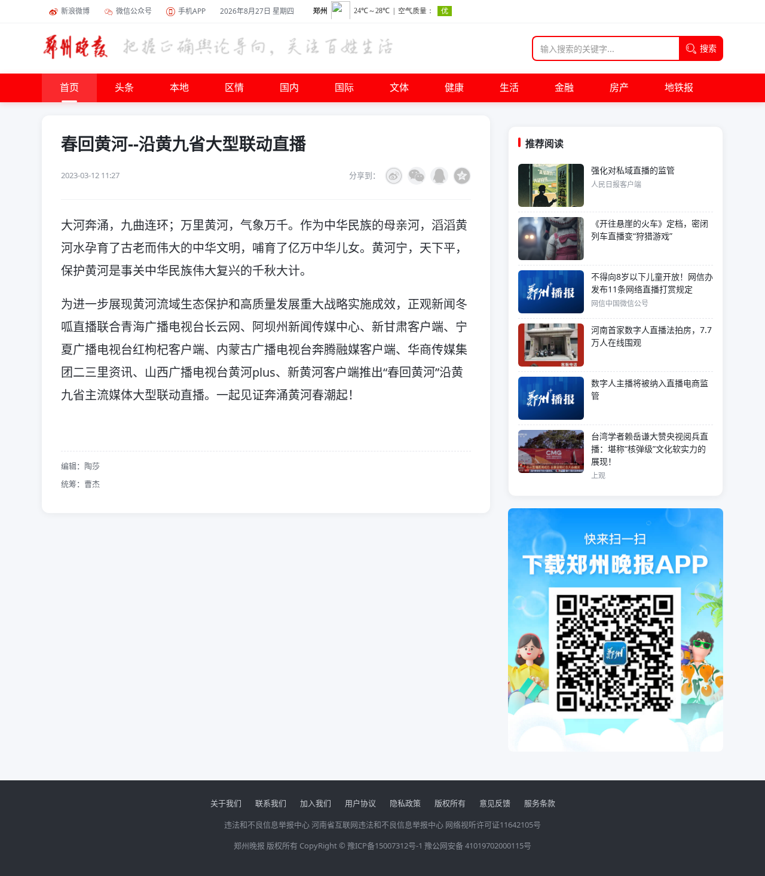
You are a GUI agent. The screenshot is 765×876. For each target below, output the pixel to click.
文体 (399, 87)
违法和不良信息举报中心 (267, 824)
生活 (509, 87)
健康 (454, 87)
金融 (564, 87)
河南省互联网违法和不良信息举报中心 (377, 824)
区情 (234, 87)
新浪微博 (75, 11)
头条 (124, 87)
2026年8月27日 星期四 (257, 11)
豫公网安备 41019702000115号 (477, 845)
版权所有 (450, 803)
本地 (179, 87)
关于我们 (225, 803)
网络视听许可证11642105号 (493, 824)
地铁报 (679, 87)
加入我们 (315, 803)
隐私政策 (405, 803)
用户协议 (360, 803)
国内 (289, 87)
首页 (69, 87)
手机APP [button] (192, 11)
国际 (344, 87)
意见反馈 (494, 803)
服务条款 (539, 803)
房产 (619, 87)
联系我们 (270, 803)
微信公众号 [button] (134, 11)
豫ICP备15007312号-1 (385, 845)
